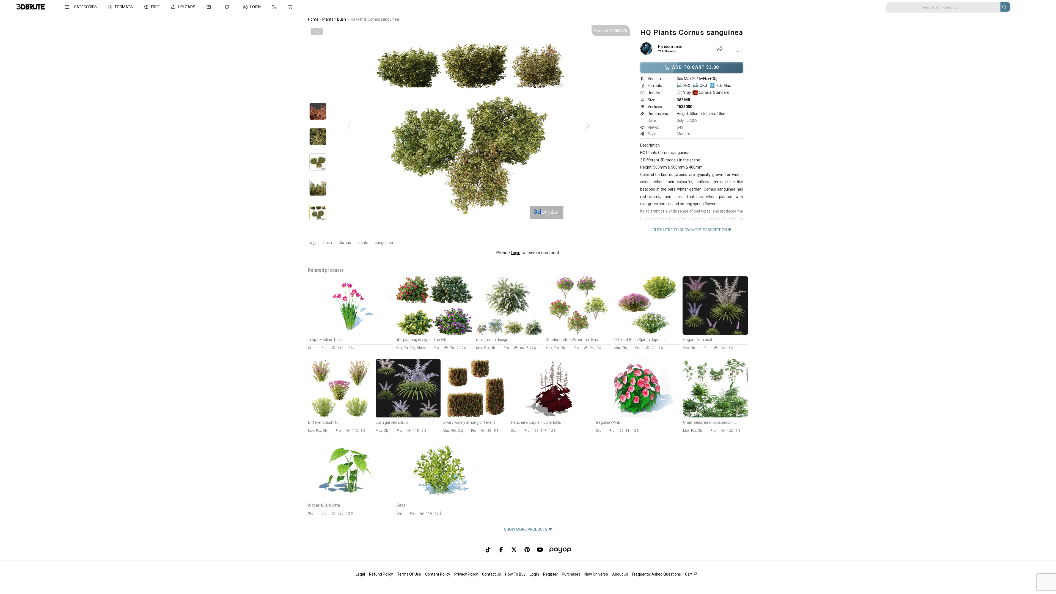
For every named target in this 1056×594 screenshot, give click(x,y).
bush (327, 242)
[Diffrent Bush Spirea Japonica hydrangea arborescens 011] (647, 333)
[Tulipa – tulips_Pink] (350, 333)
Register (550, 574)
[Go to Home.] (30, 7)
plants (363, 242)
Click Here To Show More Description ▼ (692, 230)
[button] (739, 49)
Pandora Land (670, 46)
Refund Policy (381, 574)
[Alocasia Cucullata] (350, 499)
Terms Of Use (409, 574)
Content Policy (437, 574)
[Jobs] (209, 6)
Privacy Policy (466, 574)
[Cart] (291, 6)
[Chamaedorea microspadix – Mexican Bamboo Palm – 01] (715, 416)
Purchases (571, 574)
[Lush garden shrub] (408, 416)
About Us (620, 574)
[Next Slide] (588, 125)
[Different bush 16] (340, 416)
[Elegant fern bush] (715, 333)
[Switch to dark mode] (269, 6)
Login (515, 253)
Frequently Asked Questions (656, 574)
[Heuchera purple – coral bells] (552, 416)
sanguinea (384, 242)
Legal (360, 574)
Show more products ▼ (528, 529)
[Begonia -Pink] (638, 416)
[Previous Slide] (350, 125)
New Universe (596, 574)
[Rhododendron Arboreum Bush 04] (578, 333)
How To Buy (515, 574)
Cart (689, 574)
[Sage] (439, 499)
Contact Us (491, 574)
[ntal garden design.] (509, 333)
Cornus (345, 242)
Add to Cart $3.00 (695, 67)
